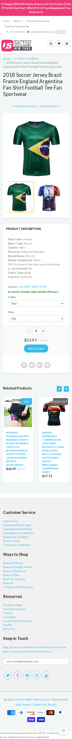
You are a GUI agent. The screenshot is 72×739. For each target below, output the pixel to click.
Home (6, 21)
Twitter (8, 613)
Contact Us (10, 521)
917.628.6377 (17, 31)
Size (11, 312)
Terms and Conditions (17, 545)
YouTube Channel (14, 609)
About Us (18, 21)
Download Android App (17, 26)
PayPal (7, 625)
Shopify (45, 699)
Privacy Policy (11, 541)
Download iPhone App (38, 21)
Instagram (9, 617)
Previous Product (25, 106)
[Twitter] (8, 675)
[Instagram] (37, 675)
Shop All (8, 583)
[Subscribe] (64, 661)
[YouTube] (46, 675)
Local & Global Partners (17, 621)
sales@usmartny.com (42, 31)
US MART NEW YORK (33, 286)
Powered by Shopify (45, 704)
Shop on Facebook (14, 571)
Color (12, 297)
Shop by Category (14, 579)
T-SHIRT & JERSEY (27, 58)
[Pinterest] (27, 675)
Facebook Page (12, 605)
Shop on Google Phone (17, 567)
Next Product (49, 106)
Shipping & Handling (15, 537)
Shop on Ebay (11, 575)
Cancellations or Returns (18, 533)
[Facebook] (17, 675)
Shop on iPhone (13, 563)
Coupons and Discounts (18, 587)
